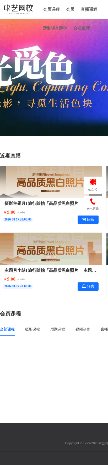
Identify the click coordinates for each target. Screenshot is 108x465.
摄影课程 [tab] (32, 329)
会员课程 (51, 9)
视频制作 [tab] (82, 329)
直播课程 (89, 9)
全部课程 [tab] (7, 329)
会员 (70, 9)
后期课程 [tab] (57, 329)
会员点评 (81, 28)
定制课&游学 (55, 28)
